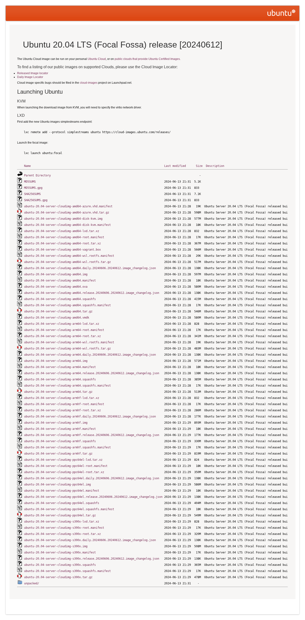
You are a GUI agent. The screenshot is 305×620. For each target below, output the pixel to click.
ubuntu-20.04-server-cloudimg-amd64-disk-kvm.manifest (67, 225)
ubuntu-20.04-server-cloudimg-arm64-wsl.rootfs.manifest (69, 342)
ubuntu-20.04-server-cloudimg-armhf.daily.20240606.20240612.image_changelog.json (90, 416)
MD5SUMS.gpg (33, 187)
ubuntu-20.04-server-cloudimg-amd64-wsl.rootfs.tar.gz (67, 262)
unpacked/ (31, 583)
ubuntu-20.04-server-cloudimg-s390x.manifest (60, 552)
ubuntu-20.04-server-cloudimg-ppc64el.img (57, 484)
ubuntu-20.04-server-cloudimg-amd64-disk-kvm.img (63, 218)
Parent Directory (37, 175)
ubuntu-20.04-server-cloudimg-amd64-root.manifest (64, 237)
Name (27, 166)
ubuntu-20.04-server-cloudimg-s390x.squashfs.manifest (67, 571)
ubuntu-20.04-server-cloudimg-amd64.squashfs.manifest (67, 305)
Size (199, 166)
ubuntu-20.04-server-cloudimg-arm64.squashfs (60, 379)
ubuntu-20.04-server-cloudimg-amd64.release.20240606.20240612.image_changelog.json (91, 293)
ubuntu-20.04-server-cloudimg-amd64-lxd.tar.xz (61, 231)
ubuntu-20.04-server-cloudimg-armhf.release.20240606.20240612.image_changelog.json (91, 435)
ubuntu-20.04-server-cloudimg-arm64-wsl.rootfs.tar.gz (67, 348)
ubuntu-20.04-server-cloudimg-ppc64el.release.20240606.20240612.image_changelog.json (93, 497)
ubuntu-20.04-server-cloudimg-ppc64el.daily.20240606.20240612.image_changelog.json (91, 478)
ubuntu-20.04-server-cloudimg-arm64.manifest (60, 367)
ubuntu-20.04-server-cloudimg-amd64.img (55, 274)
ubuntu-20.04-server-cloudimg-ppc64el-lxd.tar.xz (63, 459)
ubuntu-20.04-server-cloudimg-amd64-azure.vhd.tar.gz (66, 212)
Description (215, 166)
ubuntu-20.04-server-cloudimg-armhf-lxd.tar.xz (61, 398)
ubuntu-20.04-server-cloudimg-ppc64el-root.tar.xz (64, 472)
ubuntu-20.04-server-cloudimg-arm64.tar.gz (58, 391)
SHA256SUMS (32, 194)
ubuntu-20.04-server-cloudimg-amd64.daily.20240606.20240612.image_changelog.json (90, 268)
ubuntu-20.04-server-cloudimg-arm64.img (55, 361)
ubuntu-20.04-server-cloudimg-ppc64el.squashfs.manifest (69, 509)
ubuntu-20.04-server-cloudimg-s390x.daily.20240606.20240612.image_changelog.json (90, 540)
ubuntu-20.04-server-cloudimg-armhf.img (55, 422)
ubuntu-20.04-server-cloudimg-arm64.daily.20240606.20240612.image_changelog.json (90, 354)
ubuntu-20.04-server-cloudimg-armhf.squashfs (60, 441)
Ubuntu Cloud (97, 59)
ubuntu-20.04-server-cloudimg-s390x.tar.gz (58, 577)
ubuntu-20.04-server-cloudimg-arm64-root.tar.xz (62, 336)
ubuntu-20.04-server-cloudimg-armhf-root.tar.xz (62, 410)
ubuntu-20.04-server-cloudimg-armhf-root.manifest (64, 404)
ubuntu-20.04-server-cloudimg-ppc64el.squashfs (61, 503)
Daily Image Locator (30, 77)
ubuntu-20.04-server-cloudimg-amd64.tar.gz (58, 311)
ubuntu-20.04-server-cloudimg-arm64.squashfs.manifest (67, 385)
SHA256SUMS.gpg (35, 200)
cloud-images (88, 82)
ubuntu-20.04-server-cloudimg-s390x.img (55, 546)
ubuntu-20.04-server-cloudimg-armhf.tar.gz (58, 453)
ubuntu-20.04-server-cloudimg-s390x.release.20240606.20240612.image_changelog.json (91, 558)
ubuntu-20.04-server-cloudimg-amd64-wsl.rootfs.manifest (69, 255)
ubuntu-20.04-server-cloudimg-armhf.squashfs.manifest (67, 447)
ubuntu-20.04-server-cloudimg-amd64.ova (55, 286)
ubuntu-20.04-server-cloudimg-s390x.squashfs (60, 565)
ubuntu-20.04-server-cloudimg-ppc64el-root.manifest (65, 466)
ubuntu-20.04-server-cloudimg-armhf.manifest (60, 429)
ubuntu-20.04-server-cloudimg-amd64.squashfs (60, 299)
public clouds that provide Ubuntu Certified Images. (148, 59)
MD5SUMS (30, 181)
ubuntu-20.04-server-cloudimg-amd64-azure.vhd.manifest (68, 206)
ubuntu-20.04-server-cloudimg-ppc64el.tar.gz (60, 515)
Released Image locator (32, 73)
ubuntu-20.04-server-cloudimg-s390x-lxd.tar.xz (61, 521)
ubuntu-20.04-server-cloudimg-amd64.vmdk (56, 317)
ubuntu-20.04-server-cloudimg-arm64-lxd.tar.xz (61, 323)
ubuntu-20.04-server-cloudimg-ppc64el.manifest (61, 490)
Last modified (175, 166)
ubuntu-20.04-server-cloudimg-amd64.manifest (60, 280)
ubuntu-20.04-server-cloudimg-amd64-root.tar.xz (62, 243)
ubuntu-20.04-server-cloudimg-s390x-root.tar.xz (62, 534)
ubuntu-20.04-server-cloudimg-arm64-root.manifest (64, 330)
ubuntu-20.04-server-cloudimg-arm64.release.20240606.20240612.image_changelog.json (91, 373)
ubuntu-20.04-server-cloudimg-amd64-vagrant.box (62, 249)
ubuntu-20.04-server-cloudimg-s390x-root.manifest (64, 527)
